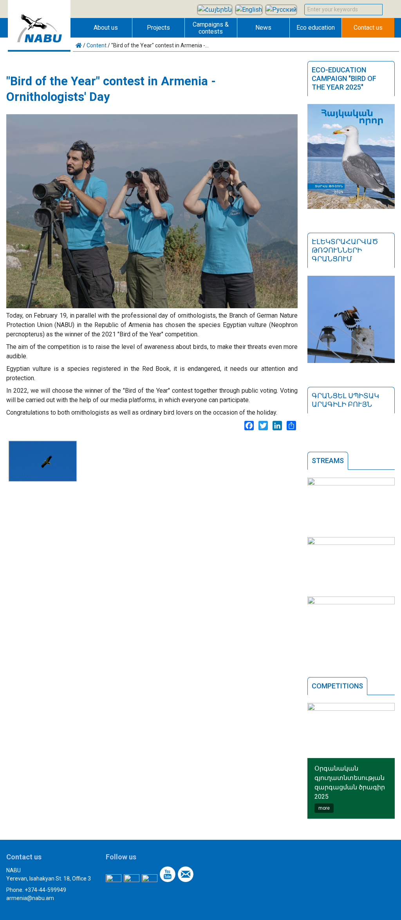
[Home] (39, 49)
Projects (158, 27)
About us (106, 27)
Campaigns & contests (211, 28)
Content (97, 45)
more (324, 808)
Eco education (315, 27)
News (263, 27)
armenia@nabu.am (30, 898)
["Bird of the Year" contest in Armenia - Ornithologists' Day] (42, 479)
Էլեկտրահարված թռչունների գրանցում (345, 250)
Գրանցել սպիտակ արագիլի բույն (345, 400)
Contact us (368, 27)
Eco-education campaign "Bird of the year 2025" (344, 78)
